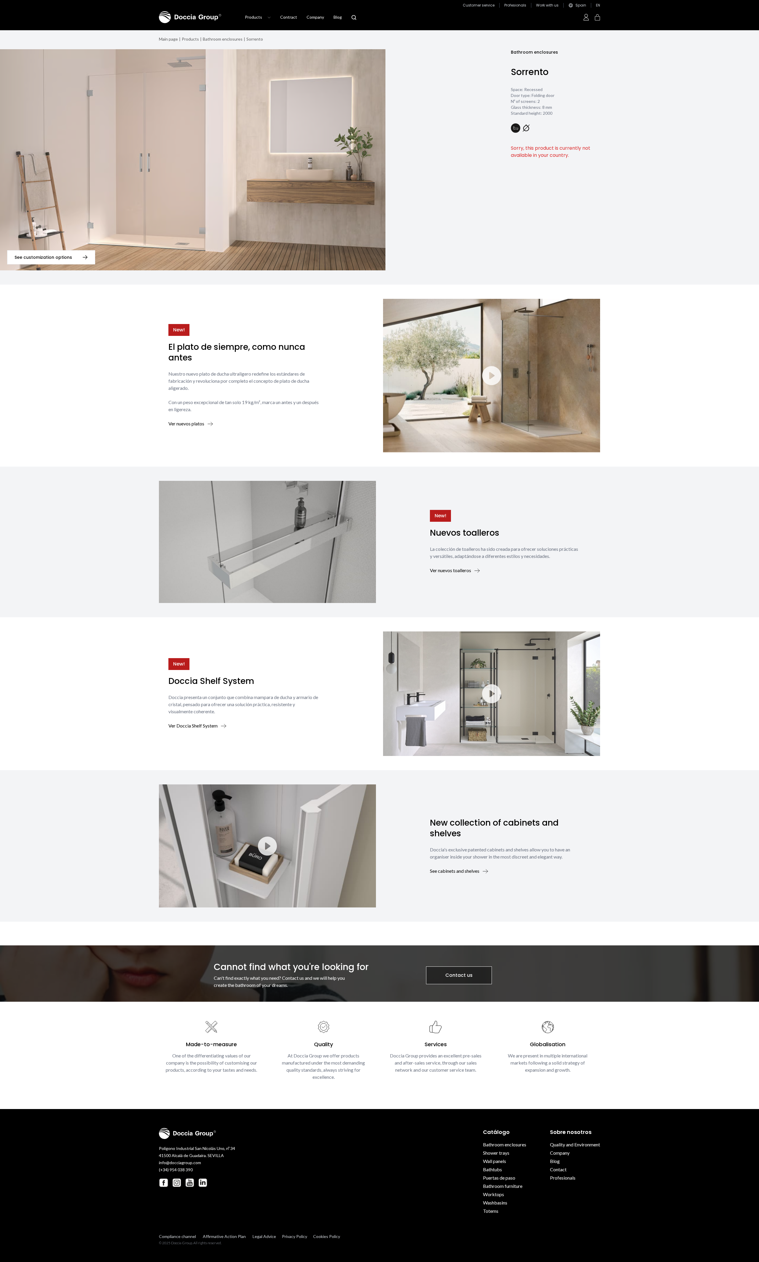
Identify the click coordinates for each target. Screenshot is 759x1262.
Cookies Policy (326, 1236)
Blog (338, 17)
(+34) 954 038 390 (176, 1169)
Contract (288, 17)
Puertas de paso (499, 1177)
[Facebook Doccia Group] (163, 1182)
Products (190, 39)
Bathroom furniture (502, 1186)
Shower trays (496, 1153)
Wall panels (494, 1161)
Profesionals (515, 5)
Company (315, 17)
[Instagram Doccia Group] (176, 1182)
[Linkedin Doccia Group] (203, 1182)
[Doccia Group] (190, 17)
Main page (168, 39)
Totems (490, 1211)
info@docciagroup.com (180, 1162)
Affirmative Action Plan (224, 1236)
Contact (558, 1169)
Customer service (479, 5)
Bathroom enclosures (223, 39)
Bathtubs (492, 1169)
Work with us (547, 5)
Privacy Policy (294, 1236)
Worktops (493, 1194)
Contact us (459, 975)
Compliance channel (177, 1236)
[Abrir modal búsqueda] (353, 17)
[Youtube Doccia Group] (189, 1182)
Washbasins (495, 1202)
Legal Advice (264, 1236)
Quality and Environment (575, 1144)
